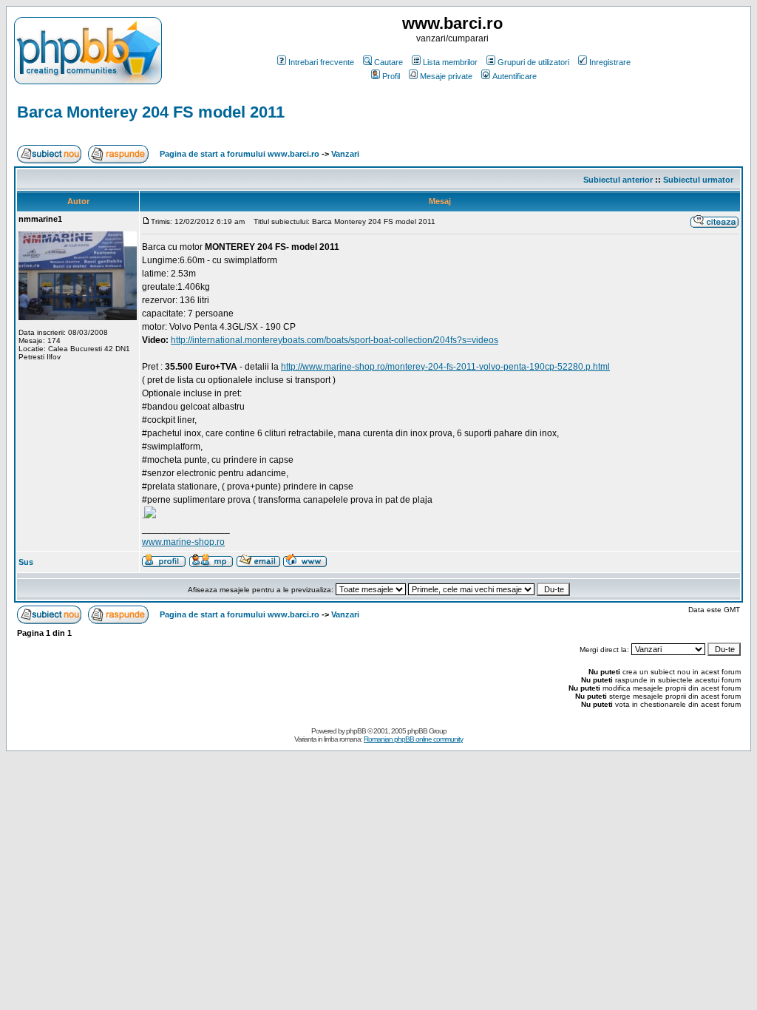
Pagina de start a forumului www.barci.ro (239, 153)
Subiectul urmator (698, 179)
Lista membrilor (450, 62)
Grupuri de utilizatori (533, 62)
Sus (25, 561)
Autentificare (514, 76)
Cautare (388, 62)
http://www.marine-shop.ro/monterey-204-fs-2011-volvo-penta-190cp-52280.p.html (445, 367)
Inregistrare (610, 62)
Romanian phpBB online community (413, 739)
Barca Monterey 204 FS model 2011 (151, 112)
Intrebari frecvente (321, 62)
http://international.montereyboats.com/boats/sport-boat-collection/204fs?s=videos (334, 340)
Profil (391, 76)
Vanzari (345, 153)
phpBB (356, 731)
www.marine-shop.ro (183, 542)
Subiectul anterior (618, 179)
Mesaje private (446, 76)
